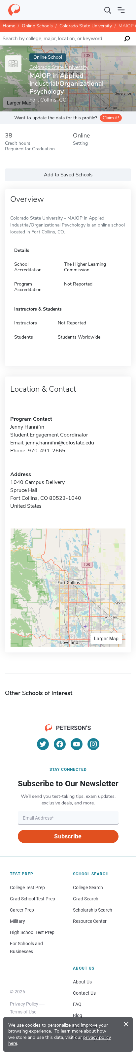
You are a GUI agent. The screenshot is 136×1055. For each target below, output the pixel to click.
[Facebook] (60, 744)
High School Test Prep (32, 932)
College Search (88, 887)
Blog (77, 1015)
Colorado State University (85, 26)
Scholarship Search (92, 910)
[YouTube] (77, 744)
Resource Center (90, 921)
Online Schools (37, 26)
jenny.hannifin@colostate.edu (60, 442)
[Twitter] (43, 744)
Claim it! (111, 118)
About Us (82, 981)
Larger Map (106, 638)
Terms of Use (23, 1011)
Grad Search (85, 898)
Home (9, 26)
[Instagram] (93, 744)
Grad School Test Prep (32, 898)
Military (17, 921)
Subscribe (68, 836)
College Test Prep (27, 887)
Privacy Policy (24, 1004)
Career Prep (22, 910)
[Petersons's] (14, 10)
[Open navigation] (121, 10)
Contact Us (84, 993)
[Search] (108, 10)
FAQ (77, 1004)
